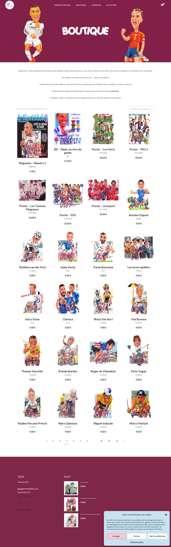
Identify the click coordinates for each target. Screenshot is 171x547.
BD (68, 156)
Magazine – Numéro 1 (32, 163)
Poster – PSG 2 (138, 149)
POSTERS (103, 153)
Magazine (32, 166)
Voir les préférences (157, 536)
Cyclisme (32, 271)
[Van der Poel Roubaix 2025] (72, 520)
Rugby (138, 219)
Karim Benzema (103, 267)
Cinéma (139, 271)
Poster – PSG (68, 215)
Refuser (137, 536)
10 (101, 441)
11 (109, 441)
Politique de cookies (137, 542)
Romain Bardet (67, 371)
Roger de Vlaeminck (103, 371)
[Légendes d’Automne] (72, 504)
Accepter (116, 536)
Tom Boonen (138, 319)
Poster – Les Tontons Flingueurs (32, 207)
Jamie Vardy (67, 267)
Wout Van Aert (103, 319)
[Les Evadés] (72, 488)
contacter (114, 91)
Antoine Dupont (139, 215)
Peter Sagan (138, 371)
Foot (68, 271)
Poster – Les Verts (103, 149)
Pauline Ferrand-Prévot (32, 423)
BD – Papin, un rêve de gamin (68, 151)
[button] (166, 514)
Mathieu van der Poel (32, 267)
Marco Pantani (139, 423)
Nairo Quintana (67, 423)
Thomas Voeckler (32, 371)
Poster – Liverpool (103, 206)
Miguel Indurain (103, 423)
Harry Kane (32, 319)
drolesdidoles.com (25, 496)
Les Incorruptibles (138, 267)
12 (117, 441)
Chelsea (68, 319)
